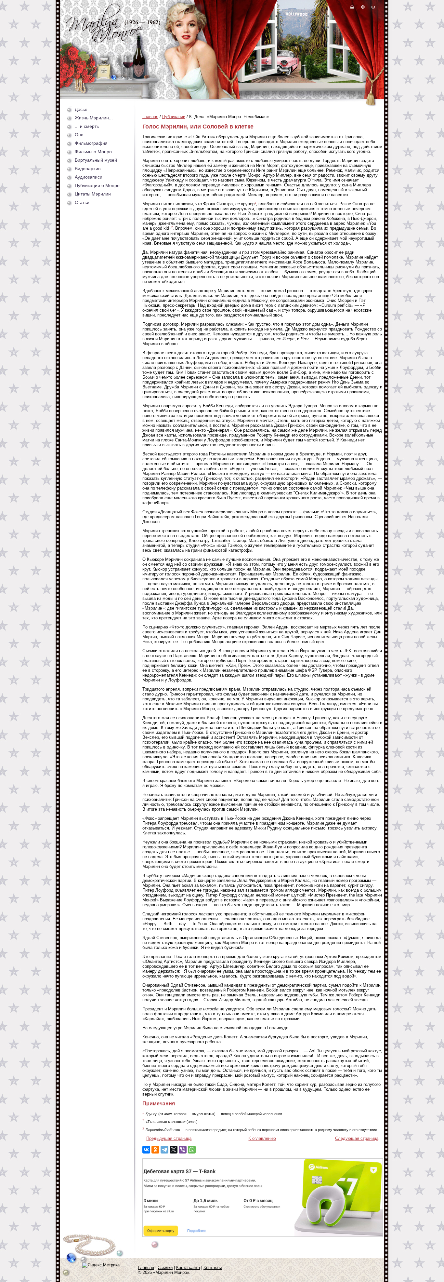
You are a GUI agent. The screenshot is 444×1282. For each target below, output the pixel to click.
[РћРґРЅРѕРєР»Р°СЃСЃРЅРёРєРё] (155, 1150)
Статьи (82, 202)
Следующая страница (356, 1138)
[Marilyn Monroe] (113, 40)
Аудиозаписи (88, 177)
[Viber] (183, 1150)
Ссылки (165, 1267)
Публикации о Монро (97, 185)
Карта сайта (188, 1267)
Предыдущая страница (168, 1138)
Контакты (212, 1267)
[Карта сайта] (363, 8)
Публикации (173, 116)
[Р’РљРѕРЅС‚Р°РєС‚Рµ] (146, 1150)
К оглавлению (262, 1138)
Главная (150, 116)
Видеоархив (87, 168)
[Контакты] (372, 8)
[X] (173, 1150)
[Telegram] (164, 1150)
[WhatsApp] (192, 1150)
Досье (81, 109)
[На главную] (352, 8)
